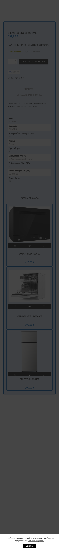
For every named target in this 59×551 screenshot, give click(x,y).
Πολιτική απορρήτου (36, 541)
